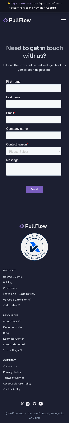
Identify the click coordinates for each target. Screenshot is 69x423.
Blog (6, 333)
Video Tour (10, 321)
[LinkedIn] (28, 404)
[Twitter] (22, 403)
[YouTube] (40, 404)
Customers (10, 288)
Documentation (13, 327)
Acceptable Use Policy (17, 383)
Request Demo (12, 276)
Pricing (7, 282)
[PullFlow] (17, 20)
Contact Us (10, 366)
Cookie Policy (12, 389)
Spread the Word (14, 344)
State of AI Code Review (19, 294)
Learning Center (13, 338)
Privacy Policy (12, 372)
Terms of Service (13, 377)
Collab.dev (10, 305)
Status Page (11, 350)
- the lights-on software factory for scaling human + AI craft (34, 5)
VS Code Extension (15, 299)
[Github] (34, 403)
